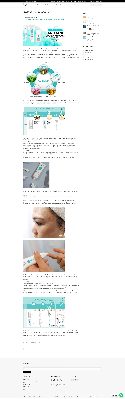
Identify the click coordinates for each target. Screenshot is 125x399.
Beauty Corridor (60, 4)
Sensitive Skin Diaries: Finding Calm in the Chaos (93, 32)
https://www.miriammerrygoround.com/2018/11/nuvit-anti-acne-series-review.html (46, 19)
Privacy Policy (26, 389)
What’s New (40, 4)
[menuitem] (53, 1)
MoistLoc (87, 48)
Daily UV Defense (88, 54)
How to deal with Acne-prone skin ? (92, 21)
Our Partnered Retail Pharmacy (30, 381)
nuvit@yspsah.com (57, 380)
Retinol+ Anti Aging (89, 50)
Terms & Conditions (27, 388)
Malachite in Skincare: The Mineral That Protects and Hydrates (93, 27)
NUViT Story (26, 379)
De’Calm (87, 55)
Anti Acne (87, 57)
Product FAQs (26, 386)
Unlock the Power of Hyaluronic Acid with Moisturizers (91, 38)
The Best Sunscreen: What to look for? (93, 16)
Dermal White (88, 52)
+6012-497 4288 (57, 379)
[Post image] (84, 17)
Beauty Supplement (89, 59)
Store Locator (77, 4)
